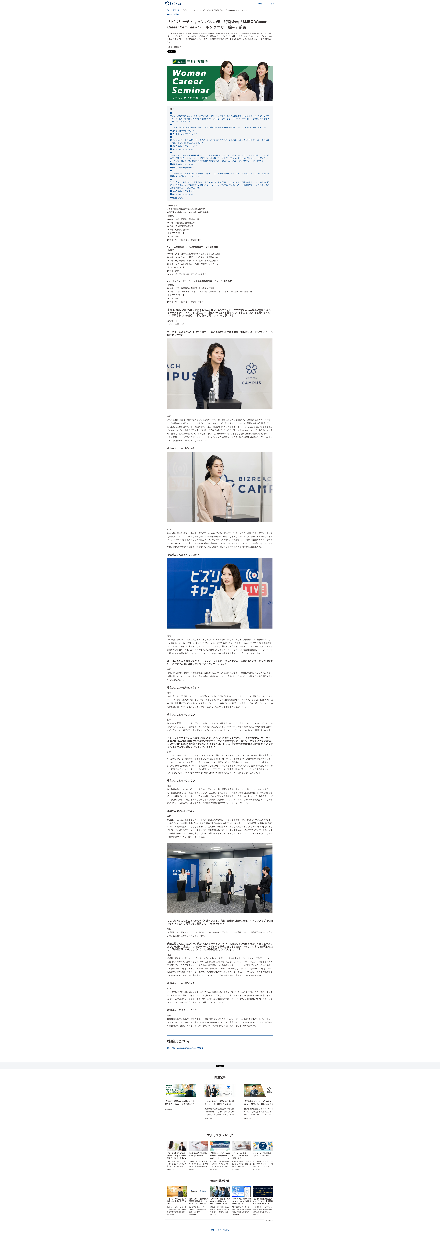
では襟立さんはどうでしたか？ (185, 134)
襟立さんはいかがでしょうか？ (185, 146)
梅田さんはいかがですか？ (183, 167)
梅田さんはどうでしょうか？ (184, 194)
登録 (260, 3)
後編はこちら (177, 197)
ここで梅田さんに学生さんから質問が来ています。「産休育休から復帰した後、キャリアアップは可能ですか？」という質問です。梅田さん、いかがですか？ (219, 174)
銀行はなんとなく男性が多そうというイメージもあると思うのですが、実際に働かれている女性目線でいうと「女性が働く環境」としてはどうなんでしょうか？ (219, 141)
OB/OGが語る (173, 14)
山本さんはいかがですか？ (183, 130)
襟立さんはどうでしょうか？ (184, 164)
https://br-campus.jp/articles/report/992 (184, 1047)
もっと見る (269, 1221)
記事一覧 (176, 10)
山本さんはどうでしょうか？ (184, 149)
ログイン (270, 3)
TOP (168, 10)
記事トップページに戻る (220, 1230)
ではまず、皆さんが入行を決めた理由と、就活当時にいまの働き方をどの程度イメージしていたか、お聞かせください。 (219, 127)
